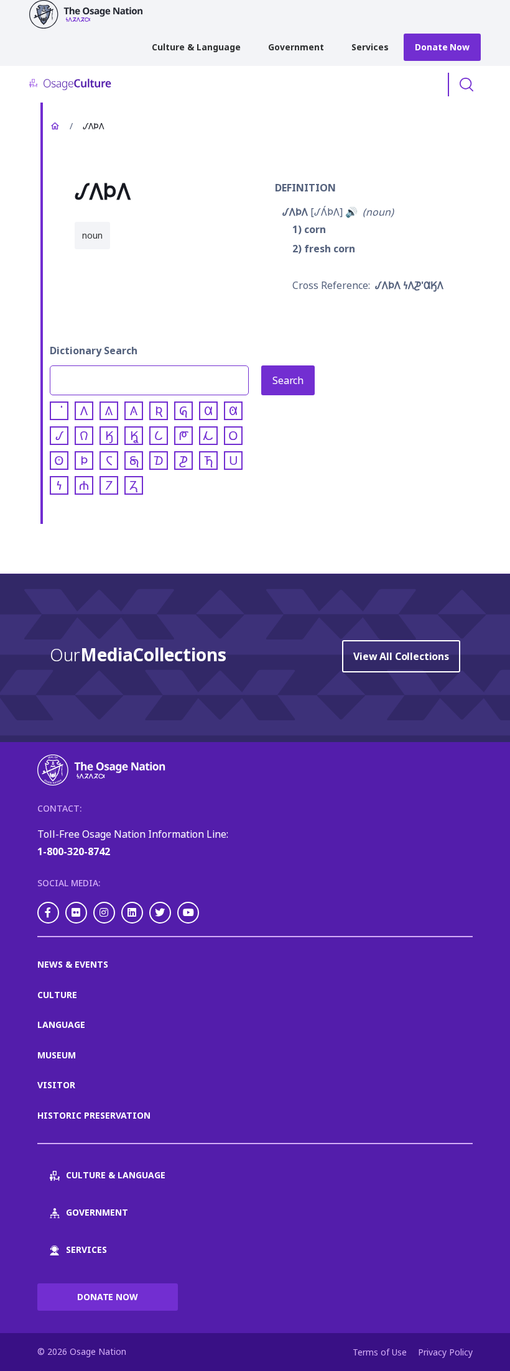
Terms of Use (380, 1352)
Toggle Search (466, 84)
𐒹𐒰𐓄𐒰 (295, 212)
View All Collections (401, 656)
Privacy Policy (445, 1352)
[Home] (91, 14)
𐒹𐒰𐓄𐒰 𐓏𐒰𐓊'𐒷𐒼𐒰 (409, 285)
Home (54, 126)
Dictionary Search (93, 350)
